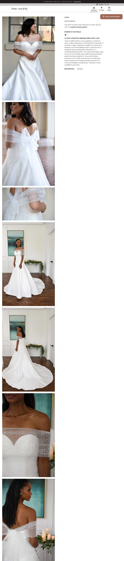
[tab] (69, 69)
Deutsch (106, 4)
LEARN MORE (77, 1)
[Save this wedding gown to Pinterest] (65, 34)
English (101, 4)
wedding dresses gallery (78, 27)
